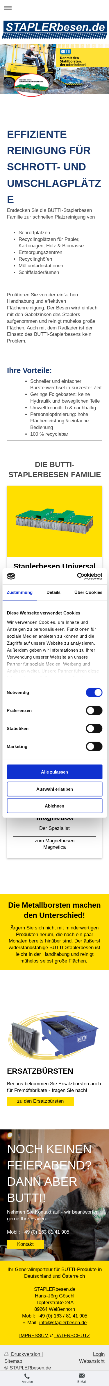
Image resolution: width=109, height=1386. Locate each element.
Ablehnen (54, 805)
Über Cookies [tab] (88, 592)
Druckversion (26, 1354)
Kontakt (25, 1244)
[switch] (94, 710)
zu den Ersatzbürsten (40, 1101)
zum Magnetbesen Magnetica (54, 844)
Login (99, 1354)
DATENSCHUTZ (72, 1335)
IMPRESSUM (34, 1335)
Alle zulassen (54, 771)
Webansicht (92, 1361)
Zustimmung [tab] (20, 592)
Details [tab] (54, 592)
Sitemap (13, 1361)
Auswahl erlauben (54, 788)
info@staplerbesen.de (63, 1322)
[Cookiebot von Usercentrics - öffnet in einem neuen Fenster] (77, 576)
